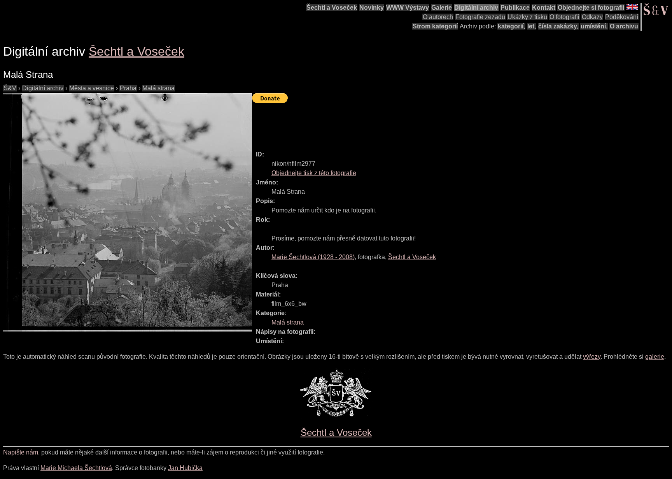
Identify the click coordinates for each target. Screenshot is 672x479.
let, (531, 26)
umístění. (594, 26)
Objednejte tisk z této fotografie (313, 173)
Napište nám (20, 452)
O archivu (624, 26)
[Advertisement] (393, 123)
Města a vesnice (91, 88)
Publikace (515, 7)
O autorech (438, 17)
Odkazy (592, 17)
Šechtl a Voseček (331, 7)
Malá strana (158, 88)
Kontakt (543, 7)
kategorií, (511, 26)
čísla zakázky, (558, 26)
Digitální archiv (476, 7)
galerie (654, 356)
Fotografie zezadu (480, 17)
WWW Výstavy (407, 7)
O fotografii (564, 17)
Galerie (441, 7)
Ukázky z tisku (527, 17)
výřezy (591, 356)
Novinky (371, 7)
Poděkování (621, 17)
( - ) (313, 257)
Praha (128, 88)
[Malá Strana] (127, 212)
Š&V (10, 88)
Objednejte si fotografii (591, 7)
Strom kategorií (435, 26)
